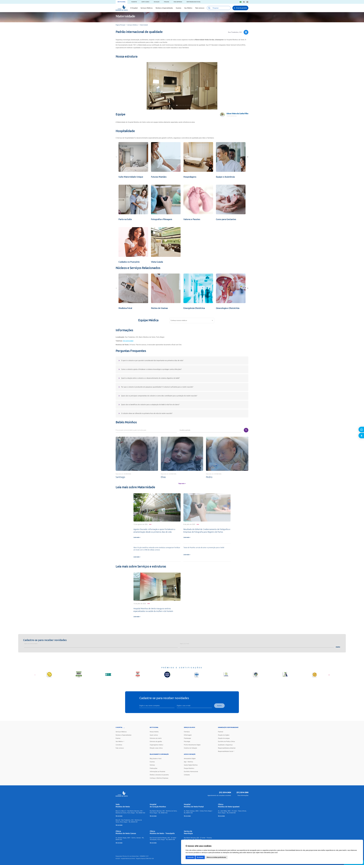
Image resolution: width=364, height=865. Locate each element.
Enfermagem (188, 735)
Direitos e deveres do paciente (159, 775)
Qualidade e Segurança (225, 745)
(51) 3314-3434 (225, 792)
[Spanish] (247, 2)
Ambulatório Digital (189, 758)
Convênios (119, 745)
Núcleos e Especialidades (164, 8)
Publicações (153, 768)
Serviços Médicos (147, 8)
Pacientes (134, 1)
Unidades (187, 775)
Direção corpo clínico (156, 748)
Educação (156, 1)
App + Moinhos (188, 762)
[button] (173, 105)
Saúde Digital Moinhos (191, 765)
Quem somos (154, 735)
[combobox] (192, 321)
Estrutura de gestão (156, 741)
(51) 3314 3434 (128, 341)
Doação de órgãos (223, 735)
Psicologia (187, 741)
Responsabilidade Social (194, 1)
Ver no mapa (119, 816)
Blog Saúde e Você (155, 758)
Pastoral (220, 731)
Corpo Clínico (145, 1)
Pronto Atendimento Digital (192, 745)
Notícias (152, 765)
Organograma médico (156, 745)
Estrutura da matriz (156, 738)
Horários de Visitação (190, 748)
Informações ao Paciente (157, 771)
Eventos (152, 762)
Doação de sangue (224, 738)
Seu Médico (188, 8)
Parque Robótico (189, 768)
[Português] (241, 2)
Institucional (122, 1)
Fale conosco (199, 8)
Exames (178, 8)
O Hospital (134, 8)
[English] (244, 2)
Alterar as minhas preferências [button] (216, 857)
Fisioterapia (187, 738)
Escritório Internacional (191, 771)
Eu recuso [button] (200, 857)
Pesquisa (166, 1)
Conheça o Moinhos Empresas (159, 778)
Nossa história (154, 731)
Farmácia (187, 731)
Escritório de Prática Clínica (226, 741)
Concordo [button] (190, 857)
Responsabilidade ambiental (226, 748)
